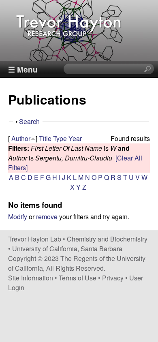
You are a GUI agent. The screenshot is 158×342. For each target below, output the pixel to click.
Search (29, 121)
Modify (17, 216)
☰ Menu (23, 69)
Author (20, 138)
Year (75, 138)
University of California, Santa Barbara (67, 248)
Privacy (113, 277)
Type (60, 138)
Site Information (30, 277)
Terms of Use (77, 277)
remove (47, 216)
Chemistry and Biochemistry (107, 239)
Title (45, 138)
